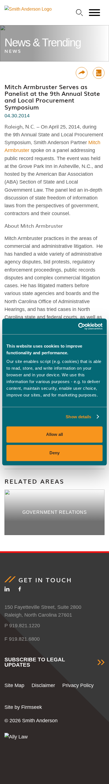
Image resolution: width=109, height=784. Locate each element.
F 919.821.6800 (22, 639)
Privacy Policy (78, 685)
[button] (81, 73)
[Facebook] (19, 590)
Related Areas (34, 481)
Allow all (54, 434)
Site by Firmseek (23, 707)
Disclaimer (43, 685)
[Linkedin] (7, 590)
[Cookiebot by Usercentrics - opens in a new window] (78, 326)
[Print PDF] (99, 73)
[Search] (79, 12)
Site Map (14, 685)
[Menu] (94, 13)
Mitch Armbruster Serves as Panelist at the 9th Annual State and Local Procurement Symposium (52, 96)
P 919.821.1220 (22, 625)
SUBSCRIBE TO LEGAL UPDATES (34, 662)
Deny (54, 452)
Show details (78, 416)
